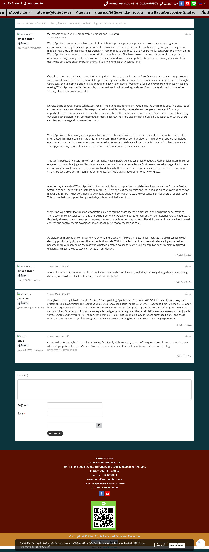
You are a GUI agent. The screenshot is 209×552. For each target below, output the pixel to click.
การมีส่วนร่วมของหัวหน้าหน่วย (172, 12)
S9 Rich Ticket (75, 307)
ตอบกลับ (56, 433)
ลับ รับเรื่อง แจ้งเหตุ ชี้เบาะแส (52, 23)
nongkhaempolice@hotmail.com (108, 484)
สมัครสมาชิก (34, 3)
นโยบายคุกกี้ (44, 546)
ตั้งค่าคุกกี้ (160, 545)
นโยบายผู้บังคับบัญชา (54, 12)
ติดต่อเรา (83, 12)
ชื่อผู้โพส (23, 405)
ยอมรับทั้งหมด (176, 545)
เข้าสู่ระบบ (12, 3)
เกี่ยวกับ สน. (19, 12)
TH (203, 3)
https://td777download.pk (62, 350)
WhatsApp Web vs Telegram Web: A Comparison (98, 23)
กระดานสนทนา (25, 23)
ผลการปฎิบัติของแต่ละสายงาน (119, 12)
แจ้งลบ (188, 34)
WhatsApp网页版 (108, 276)
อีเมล (21, 413)
